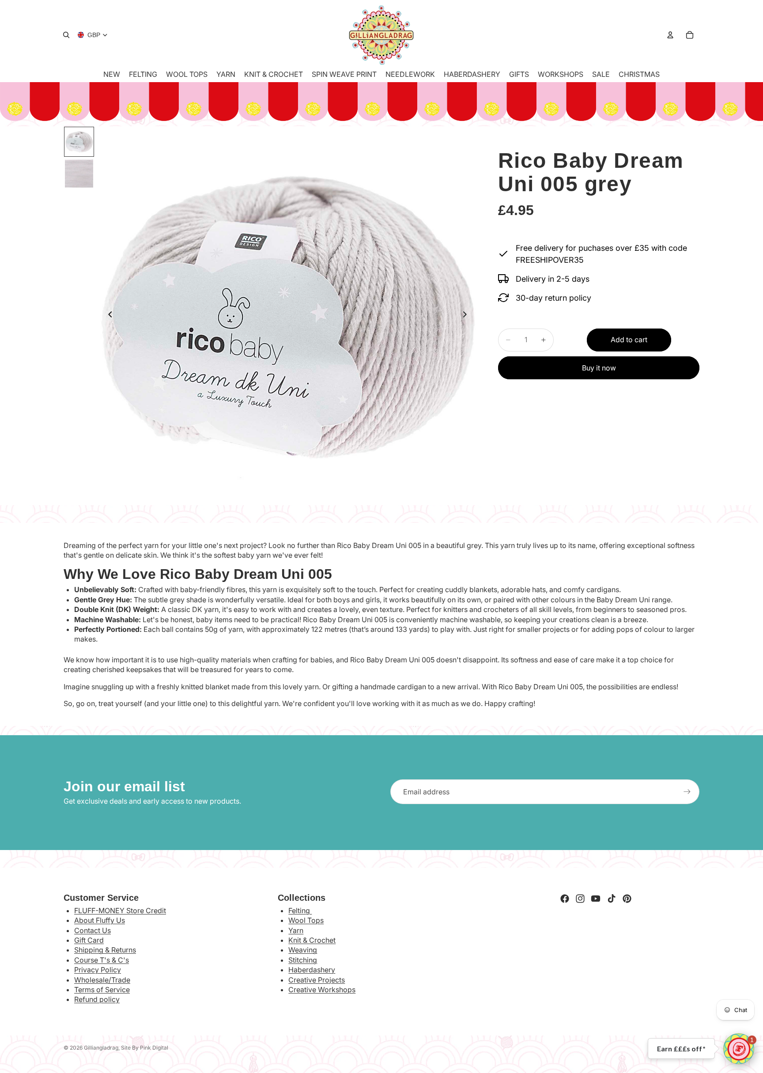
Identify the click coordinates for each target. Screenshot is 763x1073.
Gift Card (89, 940)
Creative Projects (316, 979)
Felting (300, 910)
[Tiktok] (611, 898)
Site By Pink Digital (144, 1047)
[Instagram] (580, 898)
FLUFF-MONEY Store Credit (120, 910)
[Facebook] (564, 898)
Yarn (295, 930)
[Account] (670, 35)
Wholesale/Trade (102, 979)
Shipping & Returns (105, 949)
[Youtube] (595, 898)
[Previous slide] (107, 315)
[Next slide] (467, 315)
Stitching (302, 960)
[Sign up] (687, 791)
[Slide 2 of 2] (79, 173)
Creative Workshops (321, 989)
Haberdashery (311, 969)
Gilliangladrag (101, 1047)
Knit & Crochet (312, 940)
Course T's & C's (101, 960)
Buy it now (599, 367)
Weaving (302, 949)
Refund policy (97, 999)
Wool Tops (306, 920)
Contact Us (92, 930)
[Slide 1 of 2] (79, 142)
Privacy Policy (97, 969)
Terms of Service (102, 989)
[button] (738, 1048)
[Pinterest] (627, 898)
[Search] (66, 35)
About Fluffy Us (99, 920)
